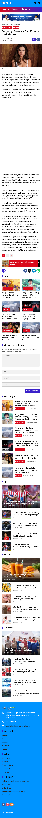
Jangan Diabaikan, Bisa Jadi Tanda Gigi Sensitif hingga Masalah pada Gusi (24, 597)
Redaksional (6, 788)
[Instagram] (8, 804)
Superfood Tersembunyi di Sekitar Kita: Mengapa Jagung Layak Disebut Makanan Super (26, 587)
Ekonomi (5, 749)
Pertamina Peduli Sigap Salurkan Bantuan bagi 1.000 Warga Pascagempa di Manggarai (10, 316)
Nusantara (6, 739)
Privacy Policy (7, 784)
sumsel (7, 758)
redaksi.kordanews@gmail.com (18, 726)
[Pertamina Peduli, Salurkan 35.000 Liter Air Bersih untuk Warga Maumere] (31, 327)
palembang (8, 765)
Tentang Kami (7, 795)
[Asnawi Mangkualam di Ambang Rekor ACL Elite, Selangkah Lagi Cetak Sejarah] (6, 514)
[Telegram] (34, 271)
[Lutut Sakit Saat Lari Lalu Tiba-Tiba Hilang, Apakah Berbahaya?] (6, 609)
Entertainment (6, 27)
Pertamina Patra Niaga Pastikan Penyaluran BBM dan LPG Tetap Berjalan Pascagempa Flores (26, 692)
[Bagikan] (38, 39)
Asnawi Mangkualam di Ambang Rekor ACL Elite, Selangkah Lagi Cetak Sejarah (26, 514)
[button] (35, 3)
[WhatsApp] (38, 271)
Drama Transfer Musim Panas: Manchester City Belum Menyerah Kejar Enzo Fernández (26, 524)
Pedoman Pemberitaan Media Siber (15, 781)
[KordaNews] (12, 3)
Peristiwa (5, 746)
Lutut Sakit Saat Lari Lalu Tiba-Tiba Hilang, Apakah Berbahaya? (26, 608)
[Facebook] (25, 271)
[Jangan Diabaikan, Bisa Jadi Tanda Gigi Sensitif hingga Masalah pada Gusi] (6, 598)
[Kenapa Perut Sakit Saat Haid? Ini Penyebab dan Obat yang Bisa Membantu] (6, 619)
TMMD (6, 762)
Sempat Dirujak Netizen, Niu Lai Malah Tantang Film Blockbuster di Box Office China (10, 295)
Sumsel (5, 735)
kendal (6, 772)
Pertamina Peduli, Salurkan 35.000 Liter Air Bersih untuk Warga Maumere (30, 337)
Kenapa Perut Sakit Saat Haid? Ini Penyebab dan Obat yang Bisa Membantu (26, 619)
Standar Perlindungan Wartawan (14, 791)
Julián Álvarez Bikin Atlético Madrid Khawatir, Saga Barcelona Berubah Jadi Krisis (26, 545)
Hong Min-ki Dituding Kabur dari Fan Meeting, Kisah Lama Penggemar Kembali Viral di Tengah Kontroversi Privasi (30, 295)
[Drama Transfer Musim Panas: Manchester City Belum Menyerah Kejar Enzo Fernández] (6, 525)
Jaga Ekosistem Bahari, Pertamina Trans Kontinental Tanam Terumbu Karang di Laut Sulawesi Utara (26, 660)
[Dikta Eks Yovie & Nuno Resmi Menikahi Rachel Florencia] (11, 327)
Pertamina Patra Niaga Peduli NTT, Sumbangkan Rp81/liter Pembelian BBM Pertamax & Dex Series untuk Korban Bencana (25, 671)
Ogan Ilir (7, 768)
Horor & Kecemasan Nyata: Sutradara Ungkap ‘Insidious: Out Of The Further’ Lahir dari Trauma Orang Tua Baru (31, 316)
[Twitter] (29, 271)
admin (4, 38)
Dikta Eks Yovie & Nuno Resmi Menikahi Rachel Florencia (11, 337)
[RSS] (12, 804)
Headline (16, 27)
